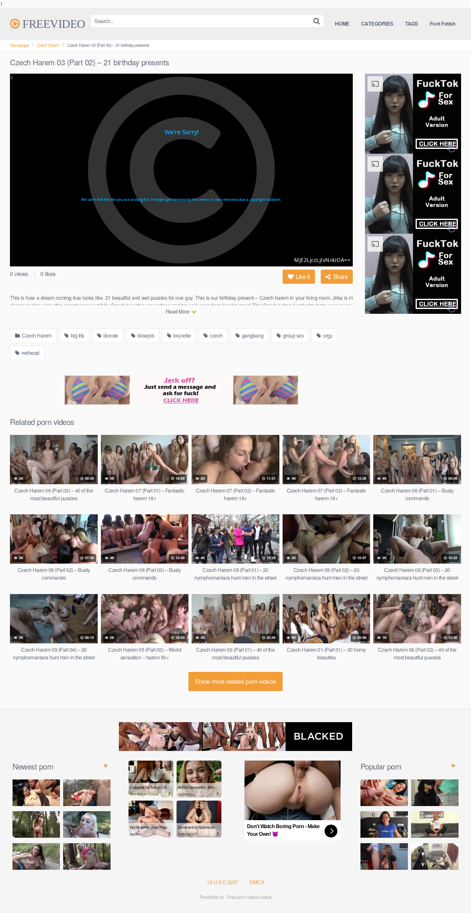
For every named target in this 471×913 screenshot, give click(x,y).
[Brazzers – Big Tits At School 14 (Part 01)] (384, 856)
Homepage (19, 45)
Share (340, 276)
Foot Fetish (443, 23)
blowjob (145, 335)
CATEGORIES (377, 23)
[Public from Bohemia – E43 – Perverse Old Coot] (36, 824)
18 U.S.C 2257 (222, 882)
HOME (342, 23)
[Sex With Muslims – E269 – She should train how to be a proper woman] (435, 792)
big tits (77, 335)
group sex (293, 335)
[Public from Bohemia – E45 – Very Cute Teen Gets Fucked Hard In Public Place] (36, 792)
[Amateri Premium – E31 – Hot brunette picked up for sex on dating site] (384, 824)
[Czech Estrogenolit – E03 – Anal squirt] (435, 856)
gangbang (252, 335)
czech (216, 335)
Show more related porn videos (235, 681)
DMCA (257, 882)
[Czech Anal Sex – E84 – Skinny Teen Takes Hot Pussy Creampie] (384, 792)
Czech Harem (48, 45)
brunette (181, 335)
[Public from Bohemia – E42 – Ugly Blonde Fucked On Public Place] (87, 824)
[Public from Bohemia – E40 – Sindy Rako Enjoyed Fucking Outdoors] (87, 856)
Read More (178, 311)
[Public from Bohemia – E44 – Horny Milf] (87, 792)
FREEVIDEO (52, 23)
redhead (30, 352)
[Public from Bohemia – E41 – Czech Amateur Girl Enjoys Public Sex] (36, 856)
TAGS (411, 23)
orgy (327, 335)
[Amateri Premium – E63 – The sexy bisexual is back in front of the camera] (435, 824)
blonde (110, 335)
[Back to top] (453, 895)
